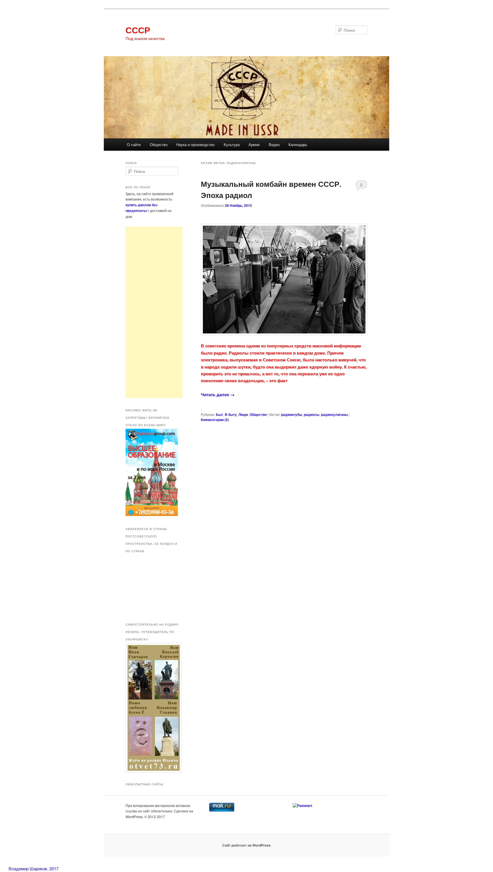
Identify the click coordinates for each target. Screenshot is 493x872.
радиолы (311, 414)
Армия (254, 144)
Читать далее (218, 394)
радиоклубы (291, 414)
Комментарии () (215, 419)
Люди (243, 414)
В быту (231, 414)
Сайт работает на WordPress (246, 845)
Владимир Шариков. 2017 (33, 868)
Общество (158, 144)
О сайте (134, 144)
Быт (219, 414)
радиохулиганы (334, 414)
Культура (232, 144)
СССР (138, 30)
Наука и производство (195, 144)
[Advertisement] (154, 312)
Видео (274, 144)
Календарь (297, 144)
